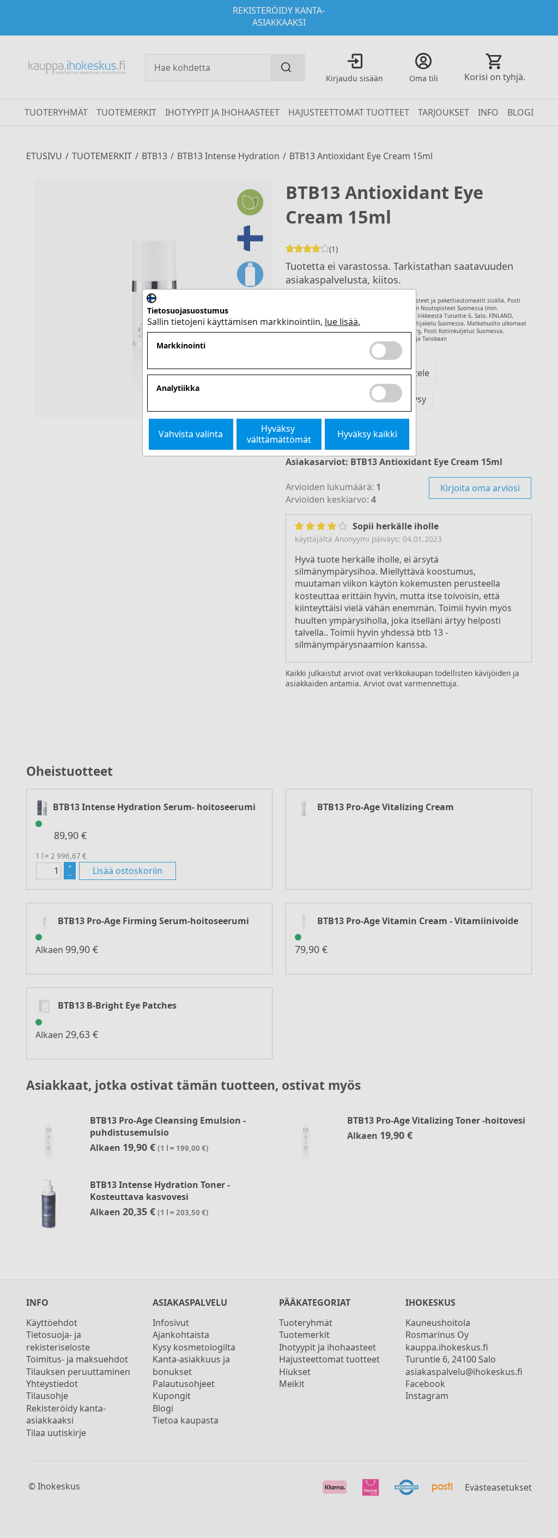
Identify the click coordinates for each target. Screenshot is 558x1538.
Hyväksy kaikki (367, 434)
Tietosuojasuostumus (187, 311)
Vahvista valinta (191, 434)
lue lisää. (342, 322)
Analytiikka (177, 388)
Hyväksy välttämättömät (279, 434)
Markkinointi (180, 346)
